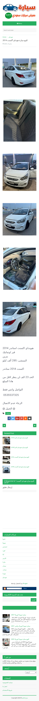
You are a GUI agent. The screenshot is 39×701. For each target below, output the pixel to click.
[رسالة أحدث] (34, 425)
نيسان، (5, 570)
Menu (20, 23)
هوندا (4, 574)
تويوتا (4, 543)
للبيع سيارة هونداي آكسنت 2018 (20, 467)
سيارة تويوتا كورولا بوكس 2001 (20, 626)
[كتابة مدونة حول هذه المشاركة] (25, 418)
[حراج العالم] (19, 10)
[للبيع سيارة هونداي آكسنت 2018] (6, 469)
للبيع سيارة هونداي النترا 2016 (19, 438)
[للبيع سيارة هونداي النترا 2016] (6, 440)
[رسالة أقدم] (4, 425)
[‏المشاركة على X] (13, 418)
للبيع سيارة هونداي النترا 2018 (19, 447)
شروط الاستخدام (7, 690)
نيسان (4, 566)
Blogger (25, 583)
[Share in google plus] (17, 418)
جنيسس (5, 547)
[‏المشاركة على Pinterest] (21, 418)
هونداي (8, 413)
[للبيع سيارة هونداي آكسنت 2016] (6, 460)
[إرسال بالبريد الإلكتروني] (30, 418)
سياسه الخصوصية (8, 682)
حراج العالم (25, 698)
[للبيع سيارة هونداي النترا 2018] (6, 450)
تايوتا (4, 539)
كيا (3, 554)
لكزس (4, 558)
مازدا (4, 562)
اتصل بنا (5, 686)
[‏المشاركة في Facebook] (9, 418)
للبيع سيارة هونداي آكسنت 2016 (20, 457)
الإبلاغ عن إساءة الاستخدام (13, 608)
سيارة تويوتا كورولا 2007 (18, 615)
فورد (4, 551)
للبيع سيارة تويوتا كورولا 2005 (20, 639)
